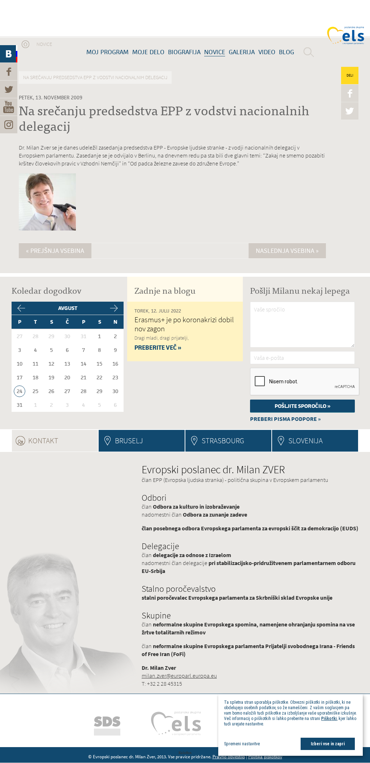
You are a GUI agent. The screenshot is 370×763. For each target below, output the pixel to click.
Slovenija (305, 440)
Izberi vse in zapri (328, 743)
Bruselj (129, 440)
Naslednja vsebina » (287, 250)
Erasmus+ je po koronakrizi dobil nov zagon (184, 324)
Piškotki (329, 718)
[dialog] (290, 725)
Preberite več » (157, 348)
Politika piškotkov (265, 757)
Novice (44, 44)
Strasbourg (223, 440)
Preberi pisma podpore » (285, 419)
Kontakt (63, 440)
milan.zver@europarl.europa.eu (179, 676)
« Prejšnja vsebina (55, 250)
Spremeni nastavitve (242, 744)
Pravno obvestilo (228, 757)
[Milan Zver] (41, 18)
